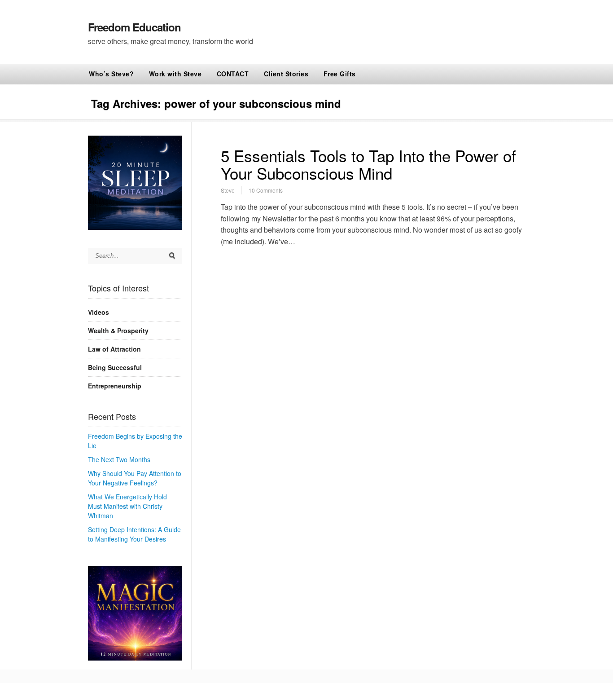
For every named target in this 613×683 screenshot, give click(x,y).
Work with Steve (175, 73)
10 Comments (266, 190)
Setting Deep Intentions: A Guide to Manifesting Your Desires (134, 534)
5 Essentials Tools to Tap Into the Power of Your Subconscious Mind (368, 164)
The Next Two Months (119, 459)
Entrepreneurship (114, 385)
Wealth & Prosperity (118, 330)
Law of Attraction (114, 348)
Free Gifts (340, 73)
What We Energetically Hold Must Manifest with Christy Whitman (127, 506)
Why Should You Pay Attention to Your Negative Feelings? (134, 478)
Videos (98, 312)
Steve (228, 190)
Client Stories (286, 73)
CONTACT (233, 73)
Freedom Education (134, 27)
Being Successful (115, 367)
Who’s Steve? (111, 73)
